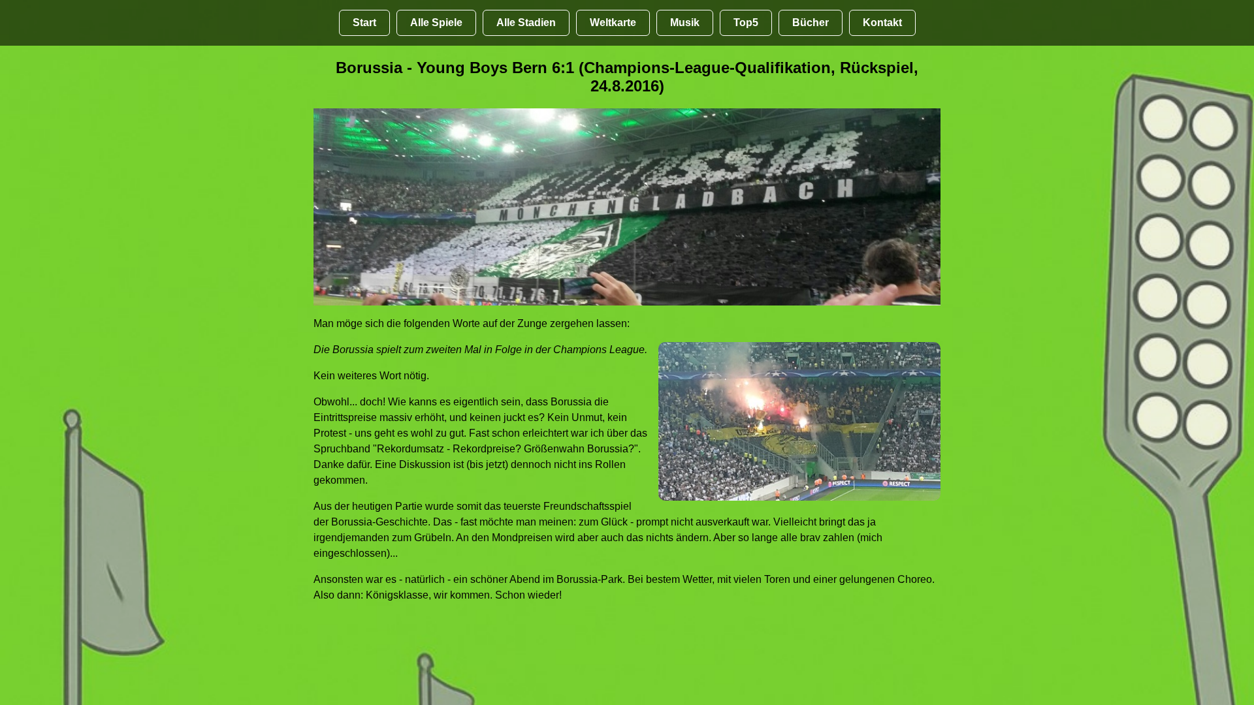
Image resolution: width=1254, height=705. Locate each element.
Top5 (745, 22)
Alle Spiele (436, 22)
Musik (684, 22)
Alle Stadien (526, 22)
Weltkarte (613, 22)
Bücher (810, 22)
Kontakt (882, 22)
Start (364, 22)
